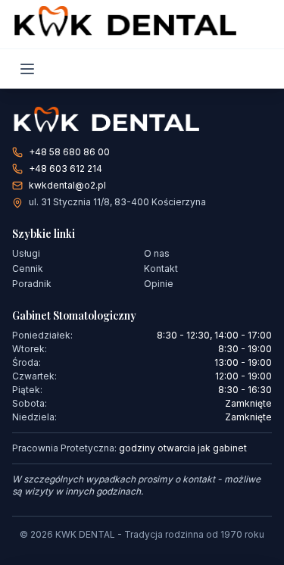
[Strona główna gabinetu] (142, 122)
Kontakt (161, 268)
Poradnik (31, 283)
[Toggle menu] (27, 69)
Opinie (158, 283)
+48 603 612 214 (65, 168)
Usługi (26, 253)
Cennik (27, 268)
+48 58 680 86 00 (69, 152)
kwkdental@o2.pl (67, 185)
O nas (157, 253)
